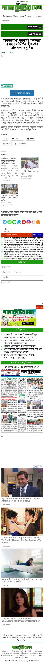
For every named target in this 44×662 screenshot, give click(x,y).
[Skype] (19, 220)
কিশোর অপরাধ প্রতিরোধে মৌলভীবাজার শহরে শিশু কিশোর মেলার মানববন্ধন (22, 342)
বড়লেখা (5, 637)
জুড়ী (39, 635)
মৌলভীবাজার (37, 235)
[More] (38, 220)
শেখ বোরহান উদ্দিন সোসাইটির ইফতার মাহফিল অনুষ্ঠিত (29, 171)
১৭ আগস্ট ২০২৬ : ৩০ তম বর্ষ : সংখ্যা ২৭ (22, 367)
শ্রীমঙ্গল (29, 637)
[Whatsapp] (9, 220)
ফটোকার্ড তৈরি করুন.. (23, 93)
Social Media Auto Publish (13, 661)
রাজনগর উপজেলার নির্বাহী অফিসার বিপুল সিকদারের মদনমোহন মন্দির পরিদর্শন (20, 336)
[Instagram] (28, 220)
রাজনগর (22, 637)
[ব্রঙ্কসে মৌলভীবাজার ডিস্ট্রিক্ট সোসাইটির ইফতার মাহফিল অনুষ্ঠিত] (9, 189)
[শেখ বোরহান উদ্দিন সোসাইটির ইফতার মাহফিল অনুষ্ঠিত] (29, 162)
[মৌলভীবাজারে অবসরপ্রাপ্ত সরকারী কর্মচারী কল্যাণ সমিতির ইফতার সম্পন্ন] (11, 169)
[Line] (14, 220)
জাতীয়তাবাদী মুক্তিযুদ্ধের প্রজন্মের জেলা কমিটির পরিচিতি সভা (23, 256)
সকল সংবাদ (18, 635)
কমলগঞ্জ (26, 635)
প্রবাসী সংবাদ (37, 637)
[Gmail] (33, 220)
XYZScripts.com (34, 661)
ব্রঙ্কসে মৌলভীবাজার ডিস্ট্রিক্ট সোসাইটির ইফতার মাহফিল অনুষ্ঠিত (9, 197)
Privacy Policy (22, 640)
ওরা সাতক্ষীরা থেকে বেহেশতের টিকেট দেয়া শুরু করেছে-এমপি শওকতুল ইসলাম (23, 350)
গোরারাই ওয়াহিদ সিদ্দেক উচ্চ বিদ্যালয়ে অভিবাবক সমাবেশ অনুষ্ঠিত (19, 356)
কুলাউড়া (33, 635)
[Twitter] (5, 220)
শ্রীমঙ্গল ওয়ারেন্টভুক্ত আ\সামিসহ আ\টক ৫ (20, 346)
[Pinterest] (24, 220)
